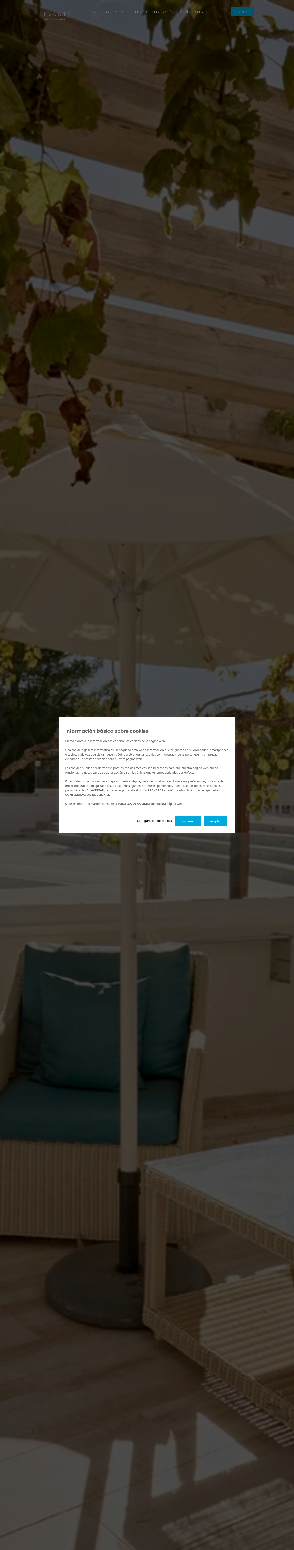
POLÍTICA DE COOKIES (134, 804)
